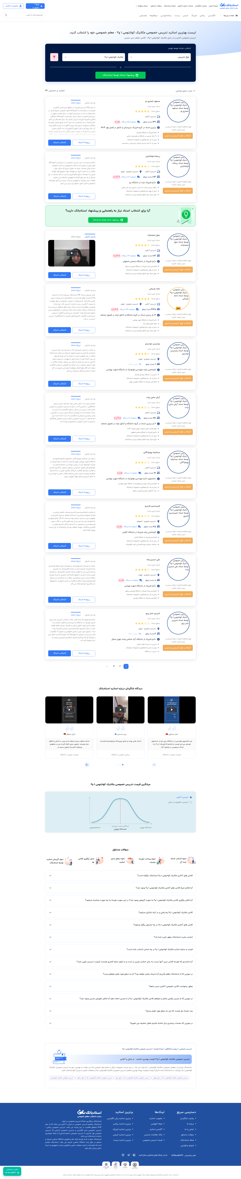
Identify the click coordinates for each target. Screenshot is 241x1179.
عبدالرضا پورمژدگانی (151, 452)
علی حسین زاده (153, 559)
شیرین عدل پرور (152, 613)
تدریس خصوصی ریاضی (55, 1127)
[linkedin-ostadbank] (134, 1156)
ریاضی (202, 15)
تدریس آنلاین (182, 797)
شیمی (185, 15)
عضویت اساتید (155, 1118)
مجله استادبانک (170, 6)
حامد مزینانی (154, 288)
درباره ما (190, 1123)
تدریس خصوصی (185, 1049)
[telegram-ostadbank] (128, 1156)
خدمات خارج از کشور (185, 6)
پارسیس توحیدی (152, 343)
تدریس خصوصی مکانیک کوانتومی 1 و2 (137, 1049)
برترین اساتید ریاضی (122, 1123)
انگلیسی (211, 15)
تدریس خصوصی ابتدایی (64, 1130)
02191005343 (177, 1155)
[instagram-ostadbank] (123, 1156)
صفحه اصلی (213, 6)
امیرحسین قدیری (152, 506)
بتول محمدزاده (154, 235)
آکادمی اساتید (156, 1129)
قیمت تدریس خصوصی (152, 1140)
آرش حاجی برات (153, 397)
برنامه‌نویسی (166, 15)
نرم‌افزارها (154, 15)
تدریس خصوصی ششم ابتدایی (71, 1133)
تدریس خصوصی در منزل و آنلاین (74, 1124)
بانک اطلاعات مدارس (153, 1134)
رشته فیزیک (158, 1049)
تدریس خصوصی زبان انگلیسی (88, 1130)
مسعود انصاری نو (152, 101)
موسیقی (143, 15)
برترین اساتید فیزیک (122, 1129)
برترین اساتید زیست (122, 1140)
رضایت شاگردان (201, 6)
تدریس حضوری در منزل (178, 802)
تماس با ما (189, 1129)
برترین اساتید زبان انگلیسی (119, 1118)
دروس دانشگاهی (171, 1049)
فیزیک (194, 15)
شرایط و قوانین (187, 1145)
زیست (177, 15)
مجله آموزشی (156, 1123)
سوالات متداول (156, 6)
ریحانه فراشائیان (153, 156)
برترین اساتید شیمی (122, 1134)
